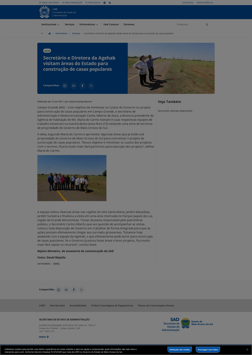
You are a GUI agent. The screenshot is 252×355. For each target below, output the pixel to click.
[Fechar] (247, 349)
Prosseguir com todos (208, 349)
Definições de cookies (179, 349)
